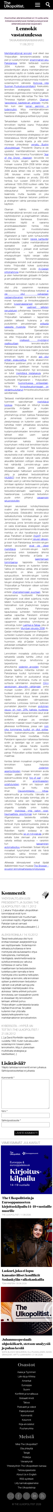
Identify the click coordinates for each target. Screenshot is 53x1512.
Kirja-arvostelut (26, 1424)
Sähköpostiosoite (11, 1120)
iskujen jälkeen (40, 539)
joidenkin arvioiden (29, 667)
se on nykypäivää (32, 834)
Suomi (26, 1389)
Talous (26, 1402)
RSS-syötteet (26, 1479)
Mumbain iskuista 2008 (33, 628)
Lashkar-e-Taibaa (31, 625)
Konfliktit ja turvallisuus (26, 1394)
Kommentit (26, 1415)
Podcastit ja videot (26, 1407)
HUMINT (9, 478)
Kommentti (7, 1078)
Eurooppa (27, 1385)
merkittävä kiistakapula (28, 373)
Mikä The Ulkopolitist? (26, 1444)
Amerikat (26, 1381)
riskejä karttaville (39, 239)
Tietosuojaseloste (27, 1470)
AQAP (37, 536)
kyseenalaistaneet (23, 304)
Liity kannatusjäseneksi (26, 1483)
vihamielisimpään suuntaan (26, 592)
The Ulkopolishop (26, 1487)
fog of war (35, 778)
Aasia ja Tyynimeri (26, 1372)
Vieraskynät (27, 1461)
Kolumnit (26, 1420)
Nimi (4, 1111)
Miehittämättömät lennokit (18, 53)
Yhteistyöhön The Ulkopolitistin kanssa (26, 1466)
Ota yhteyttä (26, 1448)
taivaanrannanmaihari (26, 40)
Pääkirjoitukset (26, 1411)
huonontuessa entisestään (33, 383)
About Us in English (26, 1474)
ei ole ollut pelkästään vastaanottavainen (26, 294)
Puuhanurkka (26, 1428)
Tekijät (26, 1453)
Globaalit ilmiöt (26, 1398)
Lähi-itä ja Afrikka (26, 1376)
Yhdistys (26, 1457)
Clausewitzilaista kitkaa (33, 791)
